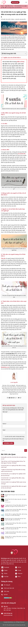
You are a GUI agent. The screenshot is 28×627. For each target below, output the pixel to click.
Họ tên (4, 423)
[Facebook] (7, 398)
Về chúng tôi (7, 585)
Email (4, 430)
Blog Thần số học (9, 5)
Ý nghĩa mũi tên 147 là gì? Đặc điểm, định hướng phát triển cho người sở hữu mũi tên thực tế (16, 506)
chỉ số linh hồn (21, 153)
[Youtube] (18, 398)
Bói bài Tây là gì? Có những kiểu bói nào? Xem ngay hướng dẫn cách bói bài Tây (15, 519)
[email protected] (8, 615)
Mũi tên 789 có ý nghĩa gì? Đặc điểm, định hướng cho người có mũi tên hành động (16, 514)
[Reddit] (11, 398)
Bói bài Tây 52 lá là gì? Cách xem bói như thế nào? (15, 495)
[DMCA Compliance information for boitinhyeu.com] (8, 597)
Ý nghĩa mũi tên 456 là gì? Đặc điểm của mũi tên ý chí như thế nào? (16, 523)
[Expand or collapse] (25, 53)
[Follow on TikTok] (21, 567)
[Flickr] (9, 398)
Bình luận (5, 411)
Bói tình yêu (15, 2)
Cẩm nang (6, 591)
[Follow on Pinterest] (21, 574)
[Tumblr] (15, 398)
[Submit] (25, 450)
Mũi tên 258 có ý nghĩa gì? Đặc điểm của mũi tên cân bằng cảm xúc (16, 537)
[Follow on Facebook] (7, 567)
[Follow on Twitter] (7, 570)
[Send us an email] (21, 570)
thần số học (20, 61)
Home (2, 5)
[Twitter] (16, 398)
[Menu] (26, 2)
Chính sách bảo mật (9, 588)
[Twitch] (20, 398)
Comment (7, 502)
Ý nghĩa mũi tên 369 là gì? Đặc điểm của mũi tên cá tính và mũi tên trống (16, 532)
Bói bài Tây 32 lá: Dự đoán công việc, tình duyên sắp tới (16, 500)
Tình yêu (3, 258)
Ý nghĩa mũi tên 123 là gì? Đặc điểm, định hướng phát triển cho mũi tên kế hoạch (16, 510)
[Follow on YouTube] (7, 577)
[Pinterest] (13, 398)
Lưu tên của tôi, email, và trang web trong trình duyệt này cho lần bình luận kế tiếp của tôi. (13, 438)
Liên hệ (5, 594)
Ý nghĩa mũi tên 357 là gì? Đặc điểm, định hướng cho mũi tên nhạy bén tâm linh (16, 528)
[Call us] (7, 574)
